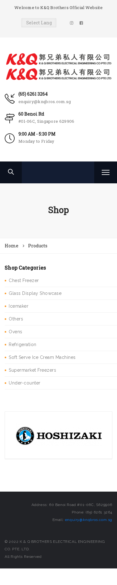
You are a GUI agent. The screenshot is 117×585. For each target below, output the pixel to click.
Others (16, 318)
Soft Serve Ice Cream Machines (42, 357)
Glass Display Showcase (35, 293)
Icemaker (18, 306)
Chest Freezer (24, 280)
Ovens (15, 331)
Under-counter (25, 382)
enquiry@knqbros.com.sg (44, 101)
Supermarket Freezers (32, 370)
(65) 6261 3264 (33, 94)
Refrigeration (23, 344)
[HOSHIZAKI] (58, 434)
